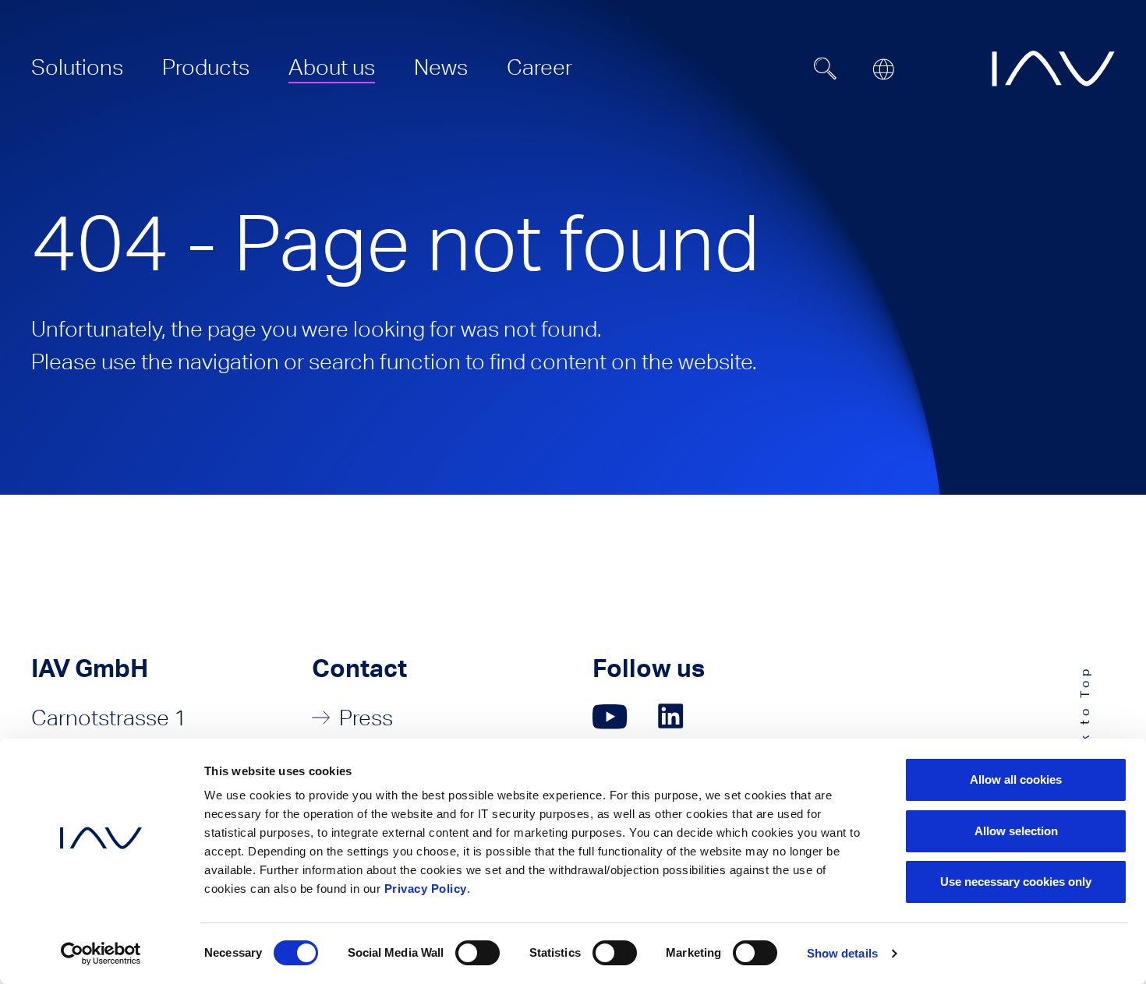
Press (366, 717)
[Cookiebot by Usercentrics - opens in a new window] (101, 953)
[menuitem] (77, 67)
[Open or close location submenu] (883, 69)
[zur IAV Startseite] (1053, 68)
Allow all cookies (1016, 779)
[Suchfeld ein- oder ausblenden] (825, 68)
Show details (842, 953)
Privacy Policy (425, 888)
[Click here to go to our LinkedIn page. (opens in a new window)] (673, 716)
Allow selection (1016, 831)
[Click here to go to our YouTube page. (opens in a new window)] (610, 716)
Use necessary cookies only (1015, 881)
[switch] (477, 952)
